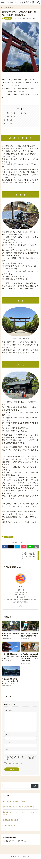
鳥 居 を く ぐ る (16, 113)
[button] (5, 546)
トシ (20, 586)
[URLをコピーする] (36, 546)
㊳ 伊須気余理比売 (9, 825)
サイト (6, 749)
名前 (6, 735)
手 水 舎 (11, 116)
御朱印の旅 (8, 18)
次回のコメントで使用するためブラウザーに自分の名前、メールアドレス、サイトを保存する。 (21, 758)
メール (7, 742)
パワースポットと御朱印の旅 (20, 2)
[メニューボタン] (2, 2)
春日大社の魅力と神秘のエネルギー (15, 801)
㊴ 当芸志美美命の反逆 (10, 820)
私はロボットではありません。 (15, 763)
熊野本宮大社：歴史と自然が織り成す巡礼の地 (18, 807)
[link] (20, 605)
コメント (8, 710)
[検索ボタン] (38, 2)
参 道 (9, 120)
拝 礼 (9, 123)
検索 (34, 786)
